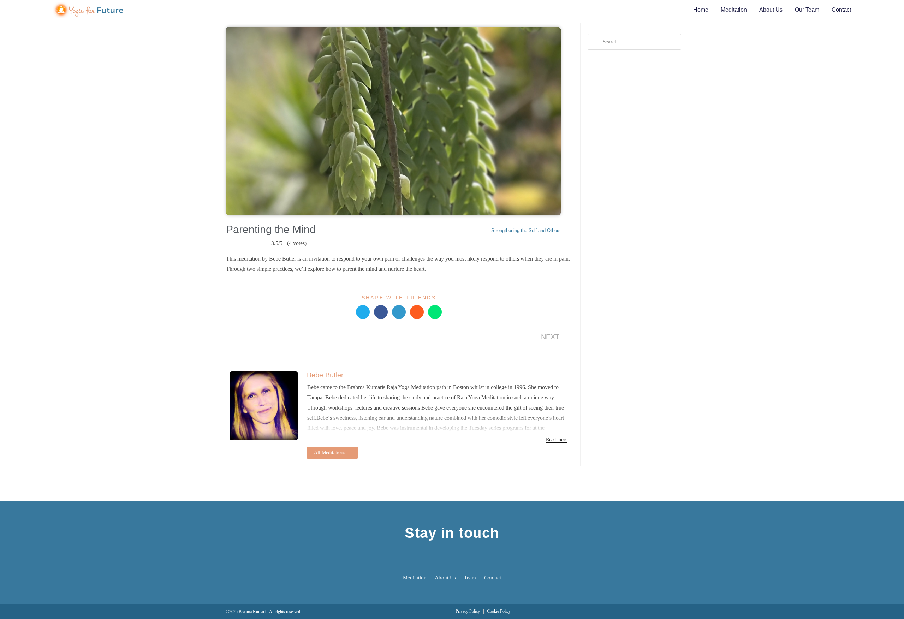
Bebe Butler (325, 375)
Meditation (734, 10)
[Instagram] (471, 553)
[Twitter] (452, 553)
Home (700, 10)
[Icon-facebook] (432, 553)
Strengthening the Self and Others (526, 230)
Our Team (807, 10)
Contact (841, 10)
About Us (771, 10)
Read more (556, 439)
